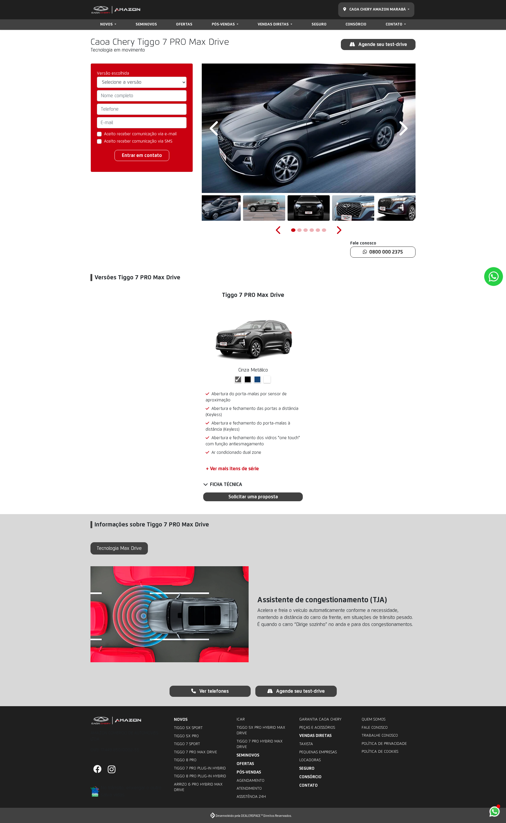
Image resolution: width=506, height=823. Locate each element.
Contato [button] (394, 24)
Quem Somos (373, 719)
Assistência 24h (251, 797)
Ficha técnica (226, 484)
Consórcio (356, 24)
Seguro (319, 24)
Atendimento (249, 789)
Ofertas (184, 24)
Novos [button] (107, 24)
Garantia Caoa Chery (320, 719)
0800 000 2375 (386, 252)
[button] (215, 128)
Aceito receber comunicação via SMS (138, 141)
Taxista (306, 744)
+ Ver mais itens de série (232, 468)
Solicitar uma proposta (253, 497)
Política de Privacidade (384, 744)
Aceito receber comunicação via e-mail (140, 134)
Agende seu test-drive (382, 44)
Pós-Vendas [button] (224, 24)
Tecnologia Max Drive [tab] (119, 548)
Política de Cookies (380, 752)
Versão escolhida (113, 73)
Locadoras (310, 760)
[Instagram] (112, 770)
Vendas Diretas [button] (274, 24)
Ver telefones (213, 691)
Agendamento (250, 781)
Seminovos (146, 24)
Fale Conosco (375, 728)
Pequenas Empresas (318, 752)
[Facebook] (97, 770)
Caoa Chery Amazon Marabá (377, 9)
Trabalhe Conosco (380, 736)
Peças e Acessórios (317, 728)
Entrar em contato (142, 155)
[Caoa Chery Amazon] (115, 10)
